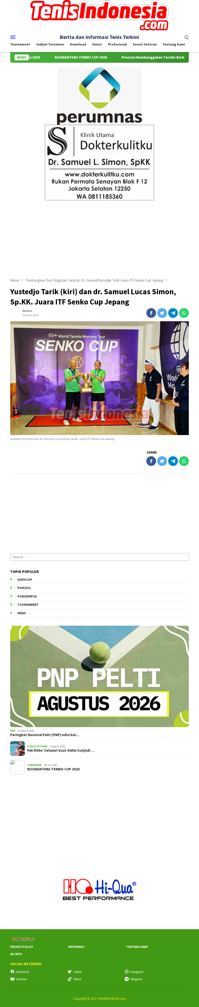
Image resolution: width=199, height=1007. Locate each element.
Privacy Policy (21, 947)
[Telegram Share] (173, 313)
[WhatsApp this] (184, 313)
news (21, 613)
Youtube (21, 979)
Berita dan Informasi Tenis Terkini (99, 37)
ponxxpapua (27, 596)
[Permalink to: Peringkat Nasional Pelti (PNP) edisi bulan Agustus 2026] (99, 676)
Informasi (76, 947)
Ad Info (16, 954)
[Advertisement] (99, 237)
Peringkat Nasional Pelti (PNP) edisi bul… (44, 735)
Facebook (22, 972)
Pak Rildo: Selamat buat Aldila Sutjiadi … (60, 750)
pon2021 (24, 588)
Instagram (136, 972)
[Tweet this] (162, 313)
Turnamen (34, 765)
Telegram (136, 979)
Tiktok (77, 979)
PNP (13, 730)
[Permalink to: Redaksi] (15, 313)
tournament (28, 605)
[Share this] (151, 313)
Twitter (77, 972)
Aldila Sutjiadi (37, 746)
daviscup (24, 580)
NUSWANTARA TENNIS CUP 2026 (62, 57)
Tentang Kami (137, 947)
